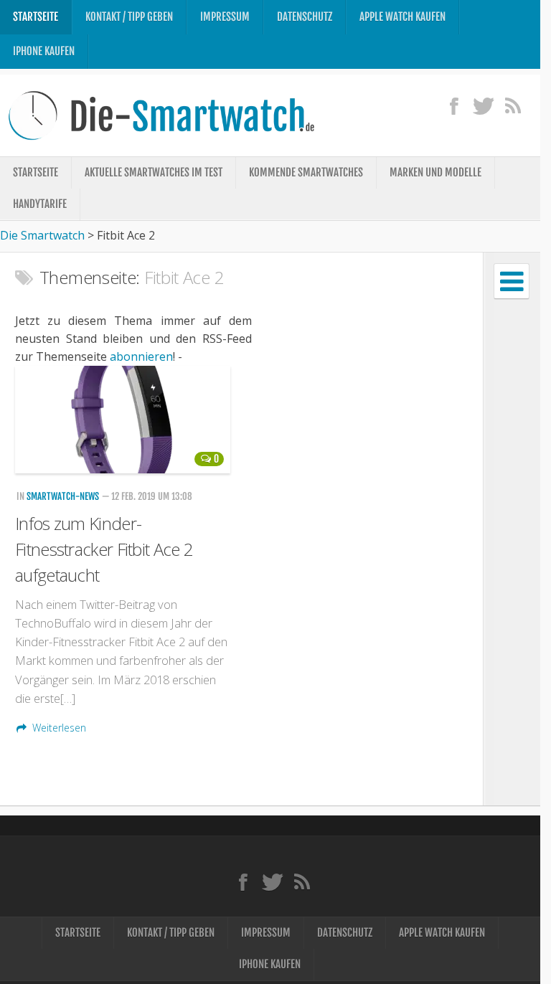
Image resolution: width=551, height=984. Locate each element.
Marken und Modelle (435, 172)
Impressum (225, 17)
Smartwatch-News (63, 496)
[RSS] (512, 105)
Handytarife (40, 204)
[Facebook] (453, 105)
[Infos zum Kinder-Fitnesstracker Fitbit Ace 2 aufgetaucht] (123, 419)
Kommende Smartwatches (306, 172)
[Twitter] (483, 105)
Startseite (35, 17)
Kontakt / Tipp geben (129, 17)
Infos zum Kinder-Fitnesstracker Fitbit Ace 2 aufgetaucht (104, 549)
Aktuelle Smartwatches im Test (153, 172)
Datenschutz (304, 17)
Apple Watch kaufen (402, 17)
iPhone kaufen (44, 51)
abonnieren (141, 356)
